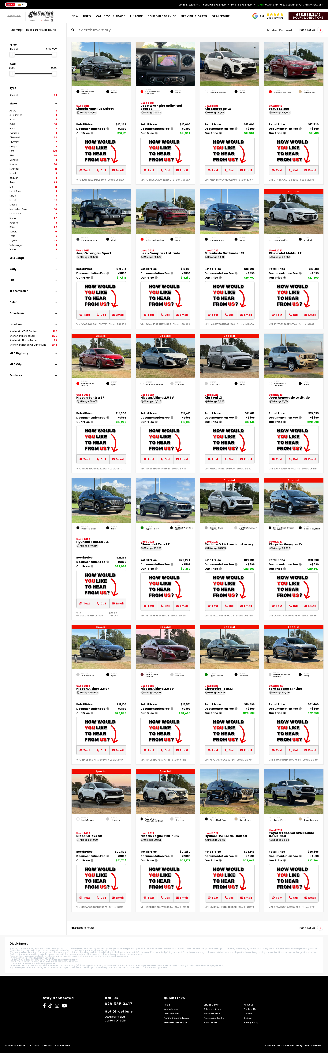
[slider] (12, 54)
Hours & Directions (308, 17)
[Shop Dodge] (14, 16)
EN (12, 4)
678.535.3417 (189, 5)
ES (23, 4)
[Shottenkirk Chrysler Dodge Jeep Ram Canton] (41, 16)
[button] (128, 63)
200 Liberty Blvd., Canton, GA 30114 (302, 5)
